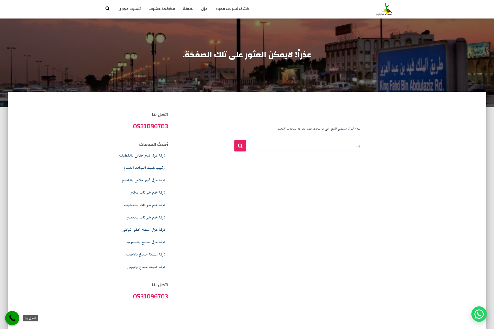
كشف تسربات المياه (232, 9)
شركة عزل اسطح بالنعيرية (146, 243)
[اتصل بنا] (12, 318)
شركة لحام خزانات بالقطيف (144, 206)
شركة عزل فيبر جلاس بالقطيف (142, 156)
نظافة (188, 9)
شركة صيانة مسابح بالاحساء (145, 255)
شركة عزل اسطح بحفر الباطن (143, 230)
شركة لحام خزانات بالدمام (146, 218)
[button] (479, 314)
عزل (204, 9)
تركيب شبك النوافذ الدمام (144, 168)
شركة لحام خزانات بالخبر (148, 193)
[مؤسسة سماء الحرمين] (384, 9)
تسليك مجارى (129, 9)
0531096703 (150, 126)
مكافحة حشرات (161, 9)
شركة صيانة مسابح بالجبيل (146, 268)
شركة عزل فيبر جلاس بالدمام (143, 181)
